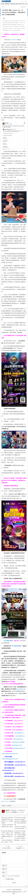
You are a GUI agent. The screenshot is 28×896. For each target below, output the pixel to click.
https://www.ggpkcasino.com (10, 758)
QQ (3, 876)
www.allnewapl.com (18, 773)
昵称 (5, 865)
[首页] (26, 886)
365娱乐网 (14, 889)
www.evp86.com (13, 39)
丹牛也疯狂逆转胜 (16, 646)
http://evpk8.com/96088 (7, 683)
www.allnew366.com (20, 765)
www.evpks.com (18, 720)
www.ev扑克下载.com (17, 729)
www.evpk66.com (19, 732)
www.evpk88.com (20, 736)
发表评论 (23, 6)
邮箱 (5, 869)
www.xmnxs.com (6, 801)
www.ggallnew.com (19, 776)
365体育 (14, 812)
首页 (3, 3)
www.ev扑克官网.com (17, 726)
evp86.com (17, 693)
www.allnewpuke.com (8, 770)
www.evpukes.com (17, 745)
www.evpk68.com (18, 739)
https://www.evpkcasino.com (10, 753)
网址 (4, 872)
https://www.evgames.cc (18, 748)
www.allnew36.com (20, 761)
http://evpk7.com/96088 (18, 742)
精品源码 (7, 3)
